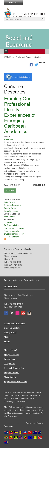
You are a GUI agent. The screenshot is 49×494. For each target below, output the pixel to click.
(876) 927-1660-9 (15, 304)
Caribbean (8, 222)
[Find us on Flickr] (17, 314)
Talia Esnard (9, 202)
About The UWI (10, 350)
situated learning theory (14, 233)
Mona (11, 57)
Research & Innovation (14, 368)
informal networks (11, 231)
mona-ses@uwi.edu (12, 267)
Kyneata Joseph (11, 210)
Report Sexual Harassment (15, 381)
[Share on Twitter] (36, 65)
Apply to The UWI (11, 354)
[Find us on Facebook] (6, 314)
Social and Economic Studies (28, 57)
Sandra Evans (10, 208)
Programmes (9, 359)
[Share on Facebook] (31, 65)
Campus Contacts (31, 280)
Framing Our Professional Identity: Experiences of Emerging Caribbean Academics (20, 114)
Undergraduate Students (14, 323)
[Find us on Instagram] (29, 314)
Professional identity (12, 225)
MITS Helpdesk (10, 286)
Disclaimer (30, 423)
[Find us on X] (12, 314)
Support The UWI (11, 372)
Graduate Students (12, 327)
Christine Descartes (12, 205)
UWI (6, 57)
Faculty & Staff (10, 332)
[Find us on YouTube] (23, 314)
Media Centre (10, 377)
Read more (14, 236)
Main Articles (9, 216)
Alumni (7, 336)
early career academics (14, 228)
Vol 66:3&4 (8, 139)
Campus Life (9, 363)
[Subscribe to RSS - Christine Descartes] (5, 239)
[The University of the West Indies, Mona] (24, 13)
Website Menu (17, 53)
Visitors (7, 341)
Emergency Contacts (13, 280)
